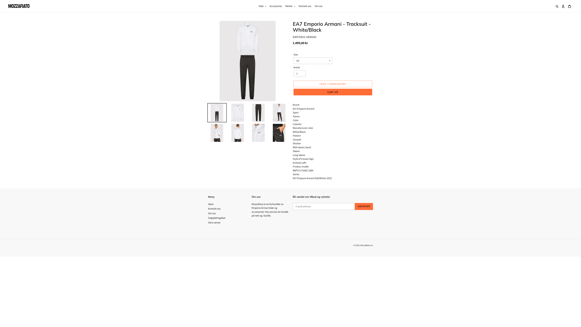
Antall (297, 67)
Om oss (212, 213)
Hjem (211, 204)
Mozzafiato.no (366, 245)
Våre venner (214, 222)
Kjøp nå (332, 92)
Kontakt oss (214, 208)
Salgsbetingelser (217, 218)
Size (296, 54)
